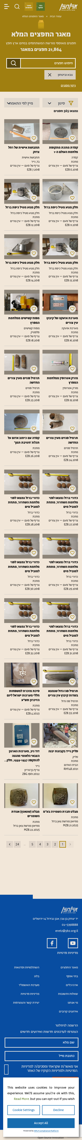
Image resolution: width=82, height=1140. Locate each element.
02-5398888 (70, 925)
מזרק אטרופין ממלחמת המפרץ (62, 380)
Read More (21, 1099)
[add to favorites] (72, 138)
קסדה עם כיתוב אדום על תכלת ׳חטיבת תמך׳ (24, 440)
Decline (58, 1110)
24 (17, 844)
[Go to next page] (9, 844)
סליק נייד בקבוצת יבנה (63, 751)
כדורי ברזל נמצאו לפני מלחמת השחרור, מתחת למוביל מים (62, 502)
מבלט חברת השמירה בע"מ (60, 812)
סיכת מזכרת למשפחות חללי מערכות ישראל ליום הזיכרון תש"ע (23, 695)
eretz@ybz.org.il (66, 931)
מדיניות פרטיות (67, 953)
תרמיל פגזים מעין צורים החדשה (24, 380)
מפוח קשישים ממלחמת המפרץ (24, 320)
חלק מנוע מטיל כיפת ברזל (61, 207)
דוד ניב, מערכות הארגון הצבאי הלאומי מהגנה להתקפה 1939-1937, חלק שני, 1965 (23, 756)
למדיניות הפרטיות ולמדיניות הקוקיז (49, 1068)
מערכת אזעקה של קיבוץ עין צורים (62, 320)
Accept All (41, 1123)
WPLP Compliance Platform (46, 1131)
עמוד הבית (55, 16)
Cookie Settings (24, 1110)
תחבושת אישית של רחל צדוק (24, 149)
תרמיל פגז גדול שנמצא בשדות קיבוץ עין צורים (63, 693)
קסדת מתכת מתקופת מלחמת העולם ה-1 (63, 149)
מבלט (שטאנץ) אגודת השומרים (25, 814)
